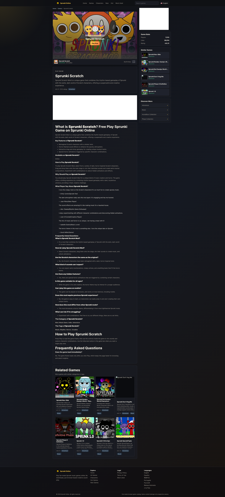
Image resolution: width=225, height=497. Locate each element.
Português (147, 480)
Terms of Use (121, 475)
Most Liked (119, 3)
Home (85, 3)
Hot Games (94, 480)
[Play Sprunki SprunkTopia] (125, 428)
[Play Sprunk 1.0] (85, 428)
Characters (99, 3)
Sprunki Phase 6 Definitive (62, 441)
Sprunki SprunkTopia (124, 441)
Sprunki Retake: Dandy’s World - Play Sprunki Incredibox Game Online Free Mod (84, 400)
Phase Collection (147, 119)
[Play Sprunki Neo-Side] (64, 388)
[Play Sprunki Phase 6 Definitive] (64, 427)
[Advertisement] (95, 107)
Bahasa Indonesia (150, 485)
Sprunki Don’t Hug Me (124, 402)
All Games (93, 475)
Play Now (95, 43)
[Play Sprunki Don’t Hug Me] (130, 388)
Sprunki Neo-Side (62, 400)
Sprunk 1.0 (80, 441)
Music (59, 413)
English (146, 473)
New (107, 3)
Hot (112, 3)
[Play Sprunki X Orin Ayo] (105, 428)
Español (146, 475)
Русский (147, 483)
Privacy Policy (122, 473)
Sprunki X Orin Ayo (103, 441)
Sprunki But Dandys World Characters (103, 400)
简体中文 (147, 478)
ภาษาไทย (147, 488)
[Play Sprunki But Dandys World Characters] (105, 387)
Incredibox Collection (149, 114)
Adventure (72, 89)
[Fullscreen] (134, 61)
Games (91, 3)
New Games (94, 482)
